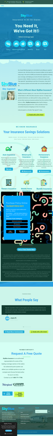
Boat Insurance (17, 227)
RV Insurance (17, 224)
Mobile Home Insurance (22, 232)
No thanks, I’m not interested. (26, 245)
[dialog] (8, 429)
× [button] (15, 424)
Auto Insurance (10, 232)
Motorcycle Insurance (17, 221)
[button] (9, 433)
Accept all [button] (8, 430)
